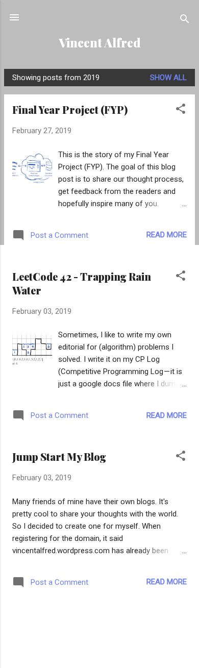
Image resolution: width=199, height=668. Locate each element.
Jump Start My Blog (59, 456)
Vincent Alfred (100, 43)
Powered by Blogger (105, 648)
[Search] (185, 20)
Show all (168, 77)
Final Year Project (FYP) (70, 109)
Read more (166, 234)
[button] (181, 110)
